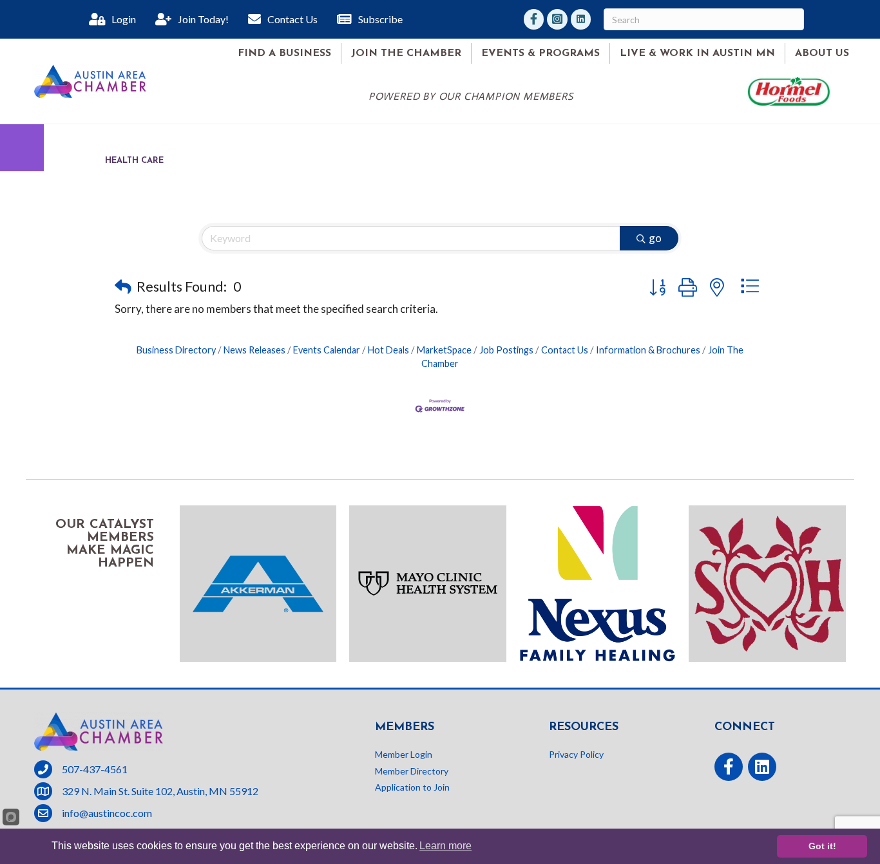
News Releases (254, 349)
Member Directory (411, 770)
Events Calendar (326, 349)
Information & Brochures (648, 349)
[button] (123, 286)
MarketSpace (444, 349)
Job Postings (506, 349)
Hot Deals (388, 349)
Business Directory (176, 349)
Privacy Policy (576, 754)
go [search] (655, 238)
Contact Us (564, 349)
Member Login (403, 754)
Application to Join (412, 787)
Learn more (445, 845)
